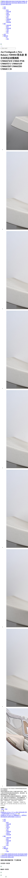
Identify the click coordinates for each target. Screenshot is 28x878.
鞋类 (4, 8)
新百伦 (8, 14)
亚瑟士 (8, 20)
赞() (2, 809)
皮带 (4, 34)
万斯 (7, 16)
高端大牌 (8, 25)
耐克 (7, 10)
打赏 (5, 809)
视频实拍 (5, 36)
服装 (4, 23)
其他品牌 (8, 22)
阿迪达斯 (8, 11)
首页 (4, 7)
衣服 (7, 39)
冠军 (7, 31)
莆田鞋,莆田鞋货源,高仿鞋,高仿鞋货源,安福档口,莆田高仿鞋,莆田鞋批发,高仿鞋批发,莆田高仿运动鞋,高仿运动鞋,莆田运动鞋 (14, 855)
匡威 (7, 13)
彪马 (7, 17)
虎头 (7, 32)
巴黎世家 (8, 19)
